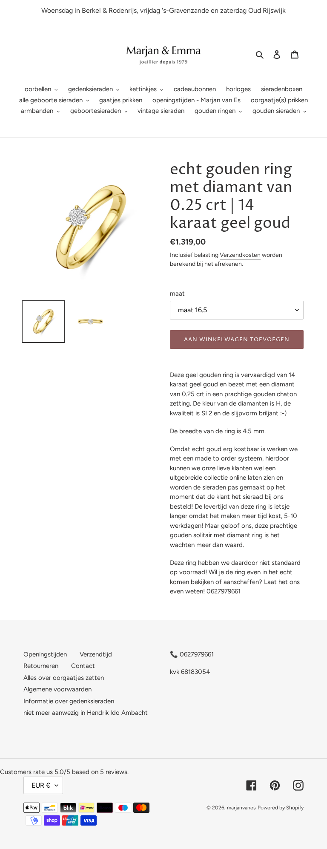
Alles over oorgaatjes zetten (63, 678)
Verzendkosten (240, 255)
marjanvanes (241, 808)
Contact (83, 666)
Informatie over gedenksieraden (68, 701)
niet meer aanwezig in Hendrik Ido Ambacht (85, 713)
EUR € (41, 785)
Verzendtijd (96, 654)
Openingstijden (45, 654)
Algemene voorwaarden (57, 689)
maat (177, 293)
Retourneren (40, 666)
